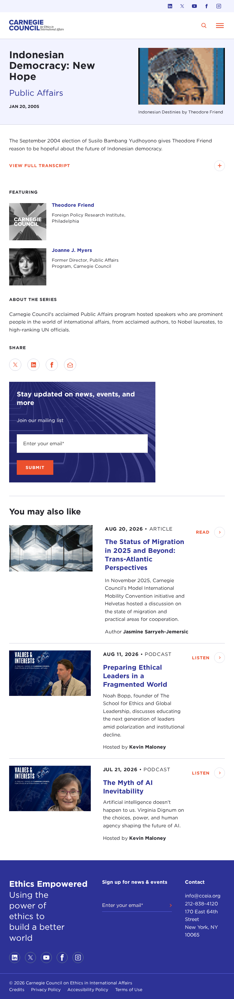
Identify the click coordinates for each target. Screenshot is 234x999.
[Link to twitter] (182, 6)
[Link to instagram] (219, 6)
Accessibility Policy (87, 989)
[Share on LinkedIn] (33, 365)
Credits (16, 989)
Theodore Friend (73, 205)
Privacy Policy (46, 989)
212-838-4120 (201, 904)
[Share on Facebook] (52, 365)
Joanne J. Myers (72, 250)
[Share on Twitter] (15, 365)
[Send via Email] (70, 365)
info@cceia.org (203, 896)
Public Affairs (36, 93)
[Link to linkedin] (170, 6)
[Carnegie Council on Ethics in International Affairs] (36, 25)
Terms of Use (128, 989)
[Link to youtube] (194, 6)
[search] (204, 25)
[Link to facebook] (206, 6)
